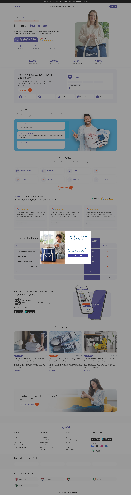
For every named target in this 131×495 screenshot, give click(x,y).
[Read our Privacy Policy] (87, 251)
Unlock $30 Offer (78, 255)
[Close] (89, 232)
